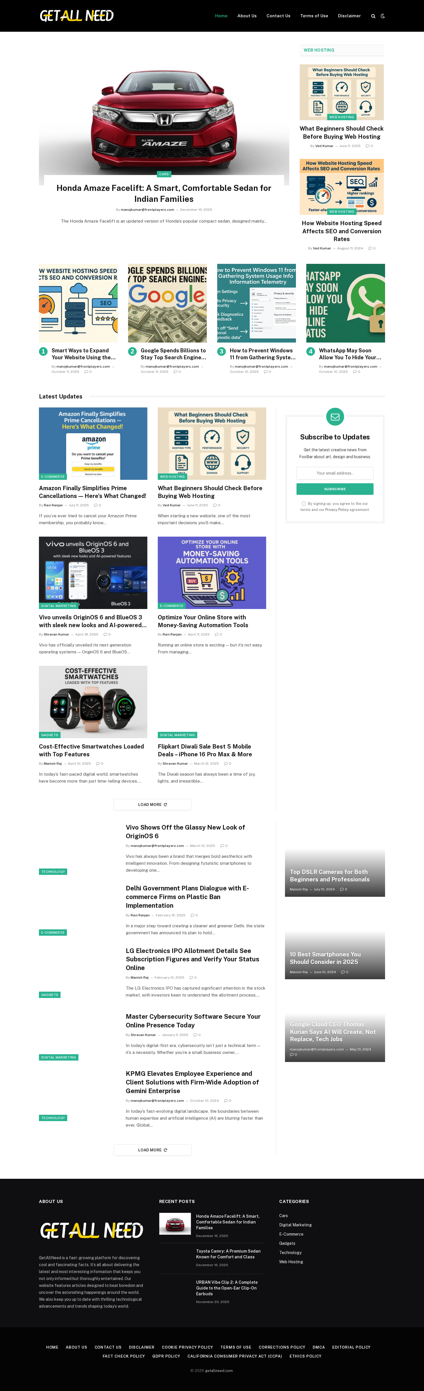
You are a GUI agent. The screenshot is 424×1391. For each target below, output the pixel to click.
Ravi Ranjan (53, 505)
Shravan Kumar (56, 634)
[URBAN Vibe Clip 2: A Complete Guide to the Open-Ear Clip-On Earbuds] (175, 1290)
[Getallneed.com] (77, 16)
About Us (247, 15)
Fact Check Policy (124, 1356)
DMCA (319, 1347)
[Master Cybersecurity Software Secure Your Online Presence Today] (79, 1034)
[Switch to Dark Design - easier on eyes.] (382, 16)
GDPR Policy (166, 1356)
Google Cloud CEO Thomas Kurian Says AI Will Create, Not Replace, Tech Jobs (333, 1032)
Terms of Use (314, 15)
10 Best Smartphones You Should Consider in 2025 (325, 958)
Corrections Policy (282, 1347)
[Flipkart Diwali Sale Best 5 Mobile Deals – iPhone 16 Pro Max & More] (212, 702)
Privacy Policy (337, 509)
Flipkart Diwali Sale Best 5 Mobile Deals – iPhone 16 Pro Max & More (205, 750)
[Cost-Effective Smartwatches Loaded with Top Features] (93, 702)
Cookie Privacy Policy (187, 1347)
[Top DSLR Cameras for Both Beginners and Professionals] (335, 859)
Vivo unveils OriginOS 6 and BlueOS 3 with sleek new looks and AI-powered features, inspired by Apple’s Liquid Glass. (90, 621)
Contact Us (278, 15)
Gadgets (49, 735)
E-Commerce (53, 476)
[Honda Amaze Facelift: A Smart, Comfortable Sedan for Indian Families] (164, 115)
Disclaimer (349, 15)
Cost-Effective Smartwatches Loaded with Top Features (91, 750)
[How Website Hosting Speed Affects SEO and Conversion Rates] (342, 187)
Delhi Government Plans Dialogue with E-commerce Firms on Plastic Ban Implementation (187, 896)
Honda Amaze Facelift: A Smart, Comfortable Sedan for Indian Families (164, 193)
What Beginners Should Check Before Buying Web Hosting (342, 132)
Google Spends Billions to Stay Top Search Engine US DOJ (173, 354)
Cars (164, 174)
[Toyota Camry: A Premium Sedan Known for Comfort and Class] (175, 1259)
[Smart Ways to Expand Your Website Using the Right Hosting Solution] (78, 303)
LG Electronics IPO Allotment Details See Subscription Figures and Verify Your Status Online (192, 959)
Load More (150, 804)
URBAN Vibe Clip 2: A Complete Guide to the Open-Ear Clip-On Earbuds (227, 1288)
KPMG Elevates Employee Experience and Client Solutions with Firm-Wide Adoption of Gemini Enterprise (192, 1082)
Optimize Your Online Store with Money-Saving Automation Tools (203, 621)
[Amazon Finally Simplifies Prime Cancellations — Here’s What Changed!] (93, 443)
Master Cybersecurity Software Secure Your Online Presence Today (193, 1021)
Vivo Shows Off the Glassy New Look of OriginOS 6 (185, 832)
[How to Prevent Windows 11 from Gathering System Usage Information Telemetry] (256, 303)
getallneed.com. (219, 1371)
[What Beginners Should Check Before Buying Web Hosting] (342, 92)
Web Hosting (319, 50)
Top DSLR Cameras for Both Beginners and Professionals (330, 876)
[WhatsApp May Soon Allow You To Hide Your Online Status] (345, 303)
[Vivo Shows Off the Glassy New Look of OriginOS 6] (79, 848)
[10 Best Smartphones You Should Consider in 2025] (335, 941)
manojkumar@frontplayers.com (147, 210)
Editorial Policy (351, 1347)
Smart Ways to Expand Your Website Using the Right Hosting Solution (81, 354)
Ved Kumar (324, 146)
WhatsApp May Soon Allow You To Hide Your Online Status (347, 354)
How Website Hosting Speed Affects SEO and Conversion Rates (342, 231)
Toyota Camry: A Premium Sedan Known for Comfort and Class (228, 1254)
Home (221, 15)
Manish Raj (53, 764)
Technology (53, 871)
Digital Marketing (58, 606)
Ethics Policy (306, 1356)
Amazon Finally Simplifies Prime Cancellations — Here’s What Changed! (92, 492)
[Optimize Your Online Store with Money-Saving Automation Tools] (212, 573)
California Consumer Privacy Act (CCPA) (234, 1356)
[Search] (373, 16)
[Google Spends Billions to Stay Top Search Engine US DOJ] (167, 303)
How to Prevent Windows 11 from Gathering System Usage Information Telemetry (262, 354)
